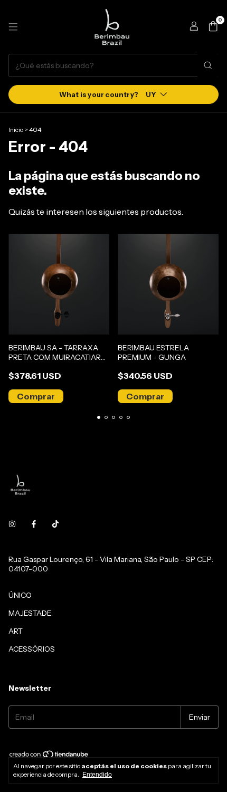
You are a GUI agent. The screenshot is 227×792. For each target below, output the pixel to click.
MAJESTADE (30, 613)
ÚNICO (20, 595)
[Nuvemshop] (49, 756)
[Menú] (13, 27)
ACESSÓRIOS (31, 649)
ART (15, 631)
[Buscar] (208, 65)
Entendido (97, 774)
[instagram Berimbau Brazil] (12, 524)
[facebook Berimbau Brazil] (33, 524)
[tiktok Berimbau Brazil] (55, 524)
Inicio (15, 129)
